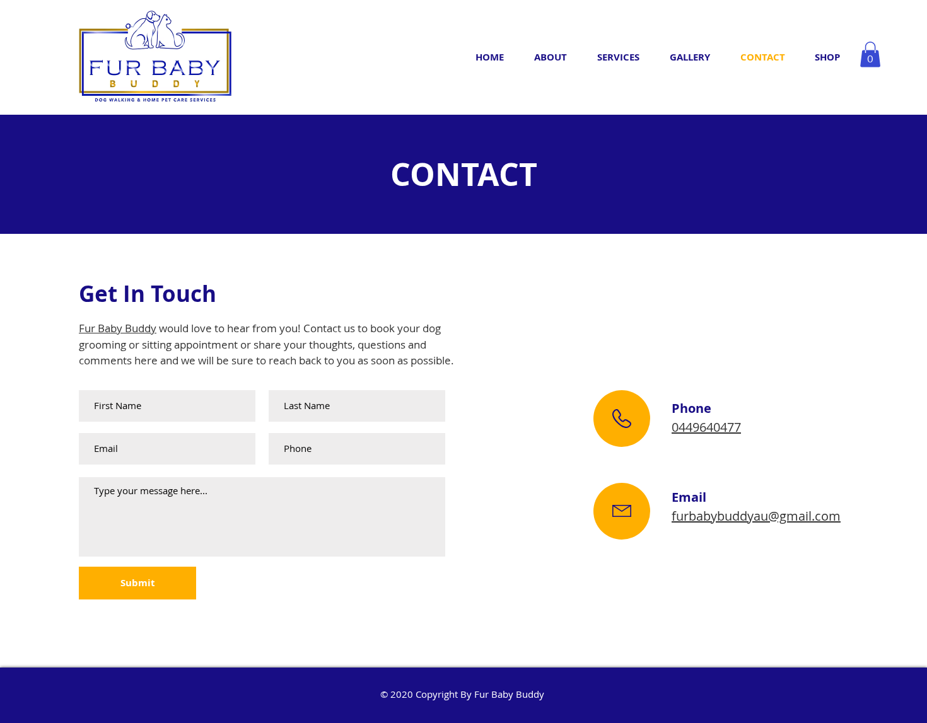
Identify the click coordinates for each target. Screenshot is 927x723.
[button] (870, 54)
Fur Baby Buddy (117, 328)
